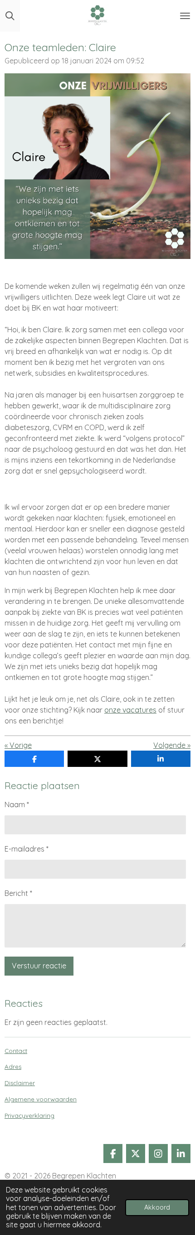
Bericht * (18, 893)
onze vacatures (130, 709)
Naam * (17, 804)
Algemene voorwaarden (41, 1099)
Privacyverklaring (29, 1115)
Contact (16, 1050)
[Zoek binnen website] (10, 16)
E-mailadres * (27, 848)
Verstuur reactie (39, 965)
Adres (13, 1066)
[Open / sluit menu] (185, 16)
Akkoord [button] (157, 1207)
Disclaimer (20, 1083)
